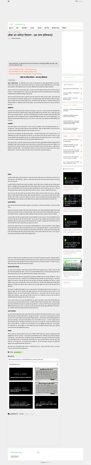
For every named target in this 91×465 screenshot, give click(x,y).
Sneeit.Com (48, 462)
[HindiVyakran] (20, 25)
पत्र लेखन (32, 28)
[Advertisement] (34, 12)
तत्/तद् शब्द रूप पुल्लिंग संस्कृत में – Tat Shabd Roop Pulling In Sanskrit (72, 244)
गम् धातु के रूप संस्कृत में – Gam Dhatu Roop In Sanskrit (71, 224)
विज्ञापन (64, 28)
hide (13, 80)
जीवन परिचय (47, 28)
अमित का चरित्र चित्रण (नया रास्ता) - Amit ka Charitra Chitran (22, 69)
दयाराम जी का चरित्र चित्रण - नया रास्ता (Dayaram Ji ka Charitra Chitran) (25, 74)
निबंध (17, 28)
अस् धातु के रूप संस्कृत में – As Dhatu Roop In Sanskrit (72, 203)
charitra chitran (16, 32)
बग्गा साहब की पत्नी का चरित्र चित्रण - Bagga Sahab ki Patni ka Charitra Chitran (20, 405)
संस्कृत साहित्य (24, 28)
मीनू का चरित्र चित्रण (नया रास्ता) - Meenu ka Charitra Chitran (23, 71)
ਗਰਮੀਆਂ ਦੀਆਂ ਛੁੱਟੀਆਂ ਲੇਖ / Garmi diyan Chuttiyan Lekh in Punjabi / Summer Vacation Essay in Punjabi (71, 122)
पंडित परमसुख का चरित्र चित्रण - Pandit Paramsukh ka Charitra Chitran (44, 390)
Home (11, 28)
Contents (11, 80)
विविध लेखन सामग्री (55, 28)
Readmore (67, 190)
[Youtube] (8, 1)
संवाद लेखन (40, 28)
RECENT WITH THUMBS (70, 105)
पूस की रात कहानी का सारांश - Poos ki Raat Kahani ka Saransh (72, 267)
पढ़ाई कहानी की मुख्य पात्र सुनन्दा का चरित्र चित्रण (20, 377)
